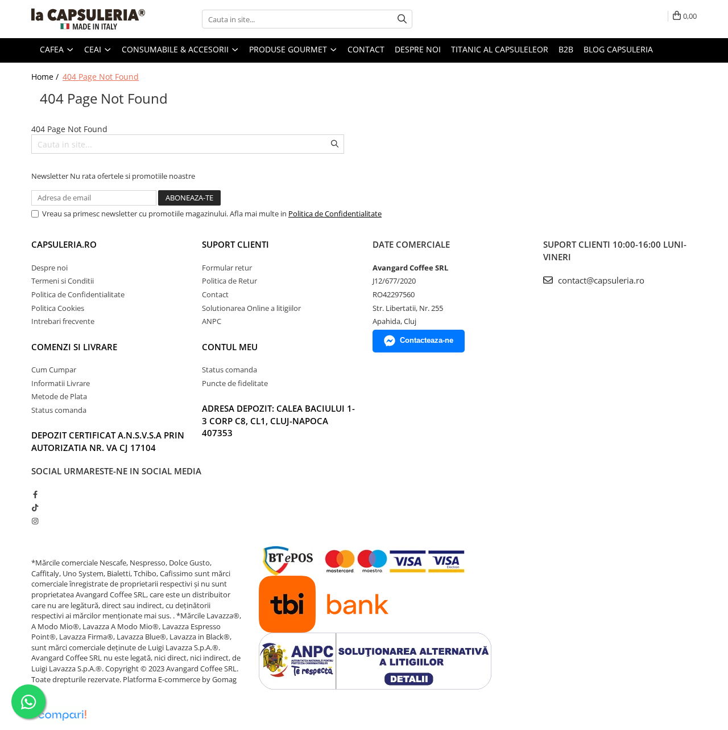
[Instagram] (35, 521)
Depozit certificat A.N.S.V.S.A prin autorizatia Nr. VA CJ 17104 (107, 441)
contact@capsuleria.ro (600, 280)
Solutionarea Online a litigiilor (251, 308)
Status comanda (58, 410)
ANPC (211, 321)
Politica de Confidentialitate (335, 213)
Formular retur (227, 268)
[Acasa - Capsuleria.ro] (88, 19)
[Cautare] (402, 19)
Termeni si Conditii (62, 281)
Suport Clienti (235, 244)
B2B (566, 49)
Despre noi (418, 49)
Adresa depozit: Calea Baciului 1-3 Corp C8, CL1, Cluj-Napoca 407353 (278, 420)
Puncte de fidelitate (235, 383)
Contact (366, 49)
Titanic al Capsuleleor (499, 49)
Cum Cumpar (53, 369)
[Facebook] (35, 494)
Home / (46, 76)
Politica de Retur (229, 281)
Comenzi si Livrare (74, 346)
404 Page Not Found (101, 76)
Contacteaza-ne (426, 340)
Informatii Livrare (60, 383)
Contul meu (230, 346)
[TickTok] (35, 507)
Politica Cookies (57, 308)
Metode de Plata (59, 396)
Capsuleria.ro (64, 244)
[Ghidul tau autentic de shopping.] (62, 715)
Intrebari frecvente (62, 321)
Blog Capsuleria (618, 49)
